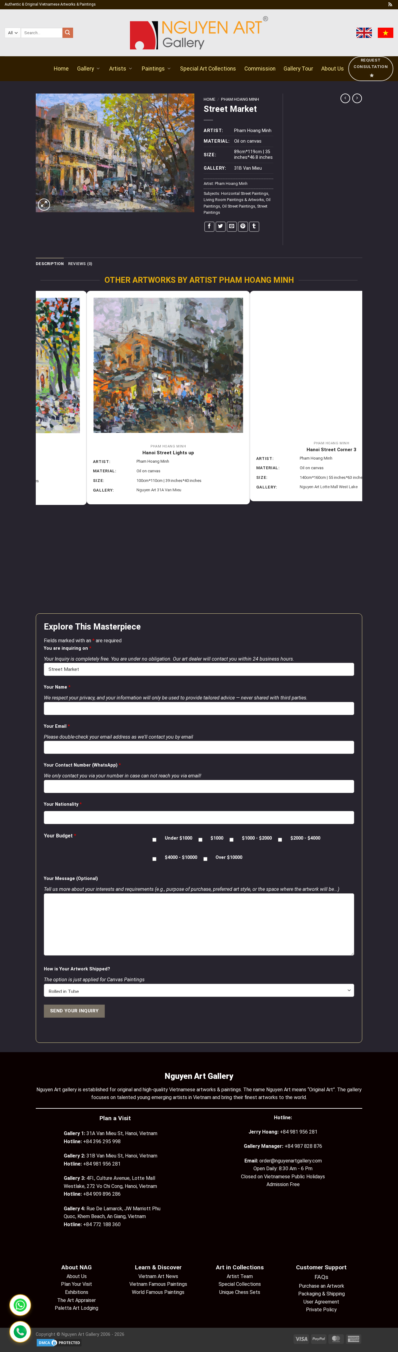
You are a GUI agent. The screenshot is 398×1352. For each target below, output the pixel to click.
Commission (259, 69)
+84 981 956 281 (298, 1132)
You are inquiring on (67, 648)
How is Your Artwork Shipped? (77, 969)
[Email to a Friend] (232, 227)
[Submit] (67, 33)
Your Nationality (63, 804)
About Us (332, 69)
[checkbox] (154, 839)
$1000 (217, 838)
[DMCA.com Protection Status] (59, 1342)
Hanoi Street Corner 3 (281, 449)
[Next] (358, 451)
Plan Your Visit (76, 1284)
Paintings (153, 69)
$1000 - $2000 (257, 838)
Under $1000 (178, 838)
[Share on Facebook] (209, 227)
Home (61, 69)
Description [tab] (50, 263)
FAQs (321, 1277)
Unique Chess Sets (239, 1292)
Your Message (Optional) (71, 878)
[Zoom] (44, 205)
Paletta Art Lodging (76, 1308)
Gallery (85, 69)
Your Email (57, 726)
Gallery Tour (298, 69)
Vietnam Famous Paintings (158, 1284)
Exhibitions (76, 1292)
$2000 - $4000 (305, 838)
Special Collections (240, 1284)
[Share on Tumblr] (254, 227)
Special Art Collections (208, 69)
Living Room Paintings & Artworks (234, 199)
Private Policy (321, 1310)
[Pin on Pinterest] (243, 227)
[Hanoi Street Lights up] (117, 365)
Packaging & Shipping (321, 1294)
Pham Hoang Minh (240, 99)
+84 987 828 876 (303, 1146)
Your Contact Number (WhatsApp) (82, 765)
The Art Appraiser (76, 1300)
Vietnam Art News (158, 1276)
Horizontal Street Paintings (244, 193)
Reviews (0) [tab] (80, 263)
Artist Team (240, 1276)
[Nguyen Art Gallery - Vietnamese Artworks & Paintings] (199, 32)
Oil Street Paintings (238, 206)
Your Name (57, 687)
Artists (117, 69)
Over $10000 (228, 857)
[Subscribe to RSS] (390, 4)
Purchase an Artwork (321, 1286)
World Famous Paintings (158, 1292)
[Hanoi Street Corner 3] (280, 363)
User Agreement (321, 1302)
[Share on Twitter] (220, 227)
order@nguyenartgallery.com (290, 1161)
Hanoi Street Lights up (117, 453)
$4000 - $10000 (181, 857)
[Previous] (39, 451)
